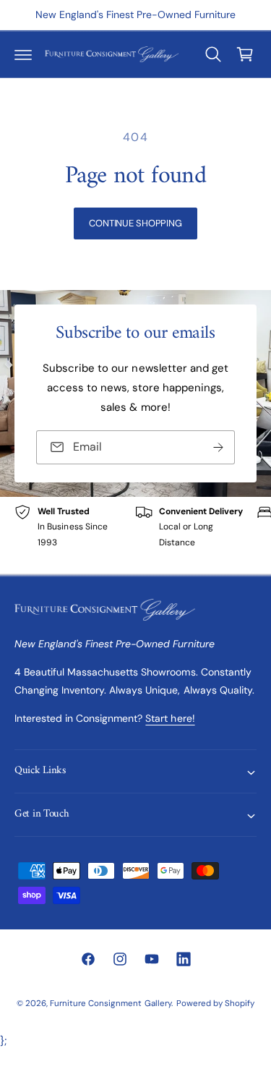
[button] (23, 54)
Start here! (169, 718)
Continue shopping (135, 223)
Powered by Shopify (215, 1003)
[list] (135, 535)
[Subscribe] (218, 447)
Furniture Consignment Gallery (110, 1003)
